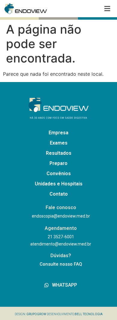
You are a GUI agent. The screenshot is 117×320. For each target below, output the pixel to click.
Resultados (58, 153)
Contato (59, 194)
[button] (107, 8)
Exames (59, 143)
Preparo (59, 163)
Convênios (58, 173)
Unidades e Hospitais (58, 184)
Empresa (58, 133)
